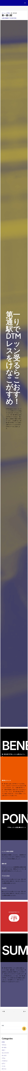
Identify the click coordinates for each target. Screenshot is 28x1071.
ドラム (3, 1058)
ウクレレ (4, 1044)
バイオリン (5, 1061)
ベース (3, 1066)
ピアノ (3, 1063)
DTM (3, 1042)
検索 (3, 1025)
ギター (3, 1050)
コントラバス (5, 1052)
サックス (4, 1055)
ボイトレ (4, 1069)
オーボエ (4, 1047)
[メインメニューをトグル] (25, 3)
